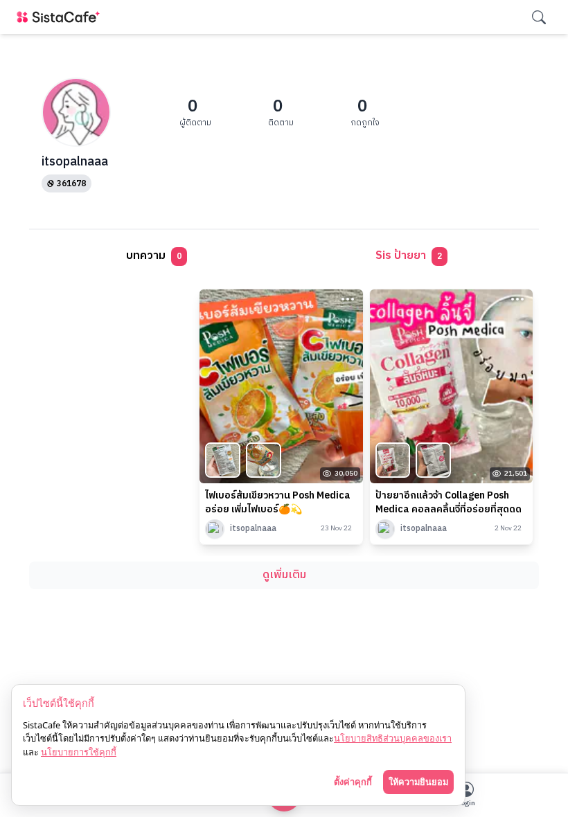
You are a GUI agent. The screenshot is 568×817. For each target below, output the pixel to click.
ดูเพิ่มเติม (284, 575)
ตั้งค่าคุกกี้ (353, 781)
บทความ (153, 255)
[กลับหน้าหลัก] (61, 17)
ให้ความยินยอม (418, 781)
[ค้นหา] (538, 17)
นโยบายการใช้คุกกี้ (78, 752)
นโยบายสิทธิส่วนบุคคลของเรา (393, 738)
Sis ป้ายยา (408, 255)
